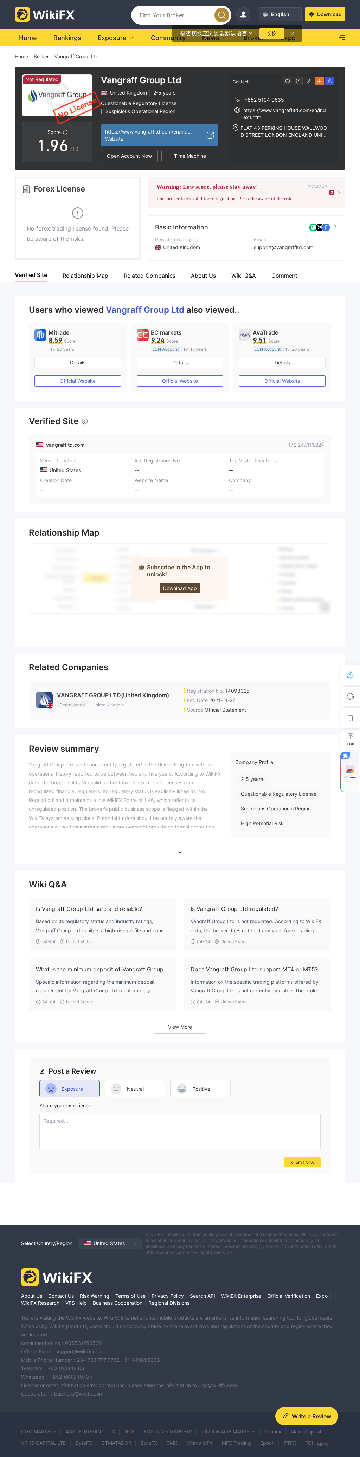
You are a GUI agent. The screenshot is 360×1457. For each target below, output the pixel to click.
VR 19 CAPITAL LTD (43, 1443)
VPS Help (76, 1303)
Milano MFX (199, 1443)
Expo (322, 1296)
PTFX (290, 1443)
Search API (202, 1296)
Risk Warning (94, 1296)
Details (77, 362)
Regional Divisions (168, 1303)
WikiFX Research (40, 1303)
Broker (41, 56)
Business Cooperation (117, 1303)
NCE (129, 1432)
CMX (171, 1443)
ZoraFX (149, 1443)
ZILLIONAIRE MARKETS (228, 1432)
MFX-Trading (236, 1443)
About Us (31, 1296)
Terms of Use (130, 1296)
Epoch (267, 1443)
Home (21, 56)
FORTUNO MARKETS (168, 1432)
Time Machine (190, 156)
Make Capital (306, 1432)
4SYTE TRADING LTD (90, 1432)
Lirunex (273, 1432)
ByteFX (84, 1443)
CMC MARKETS (39, 1432)
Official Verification (288, 1296)
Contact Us (61, 1296)
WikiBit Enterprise (241, 1296)
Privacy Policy (168, 1296)
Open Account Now (129, 156)
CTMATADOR (116, 1443)
